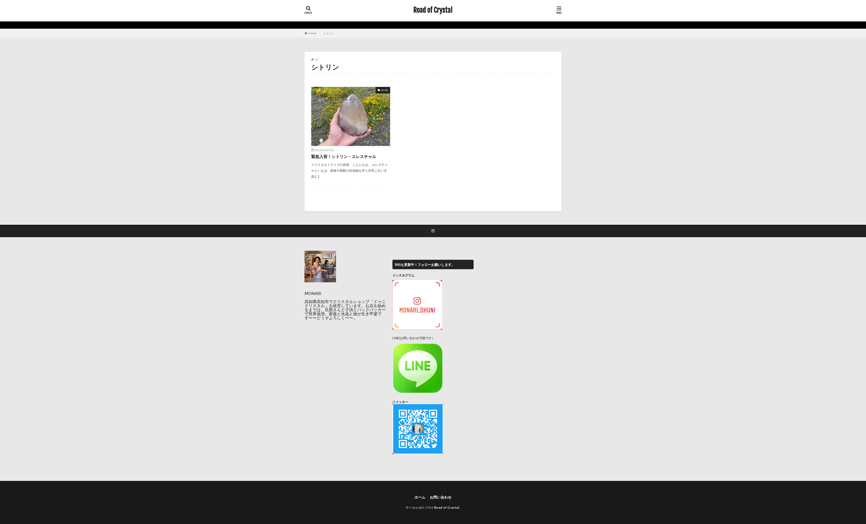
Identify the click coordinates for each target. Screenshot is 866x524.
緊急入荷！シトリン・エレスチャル (343, 156)
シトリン (328, 33)
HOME (312, 33)
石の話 (384, 90)
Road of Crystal (433, 10)
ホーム (420, 497)
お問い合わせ (440, 497)
